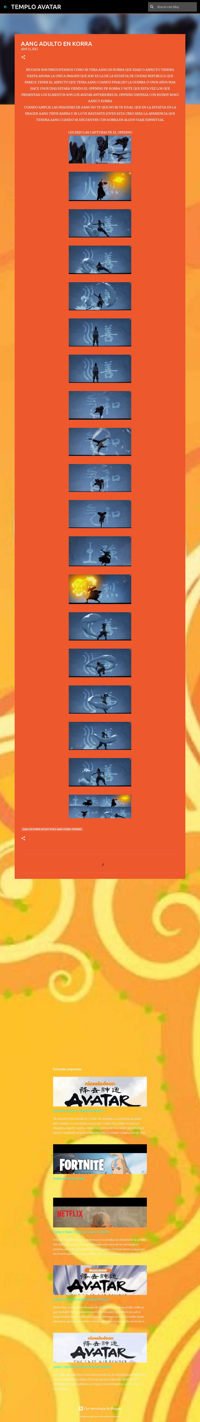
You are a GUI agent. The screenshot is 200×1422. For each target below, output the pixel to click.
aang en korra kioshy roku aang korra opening (52, 829)
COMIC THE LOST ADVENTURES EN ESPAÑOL (82, 1367)
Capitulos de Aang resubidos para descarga (81, 1299)
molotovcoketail (111, 1416)
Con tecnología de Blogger (102, 1408)
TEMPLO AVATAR (36, 6)
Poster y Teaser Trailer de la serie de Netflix (81, 1232)
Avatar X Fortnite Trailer (69, 1178)
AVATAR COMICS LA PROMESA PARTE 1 (78, 1111)
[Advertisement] (100, 912)
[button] (23, 57)
